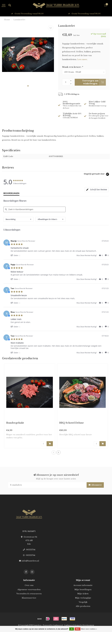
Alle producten (83, 606)
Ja (72, 629)
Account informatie (82, 585)
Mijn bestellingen (83, 589)
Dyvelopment (88, 625)
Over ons (29, 585)
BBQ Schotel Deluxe (71, 422)
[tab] (97, 189)
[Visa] (72, 619)
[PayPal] (64, 619)
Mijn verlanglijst (83, 598)
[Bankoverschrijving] (39, 619)
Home (7, 19)
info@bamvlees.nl (30, 561)
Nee (77, 629)
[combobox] (18, 219)
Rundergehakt (15, 422)
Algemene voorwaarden (29, 589)
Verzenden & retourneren (29, 593)
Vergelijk (83, 602)
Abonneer (96, 485)
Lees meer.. (82, 59)
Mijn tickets (83, 593)
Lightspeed (58, 625)
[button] (28, 85)
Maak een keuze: (72, 67)
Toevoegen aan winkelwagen (90, 82)
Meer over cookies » (89, 629)
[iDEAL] (47, 619)
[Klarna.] (56, 619)
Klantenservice (29, 598)
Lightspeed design (72, 625)
